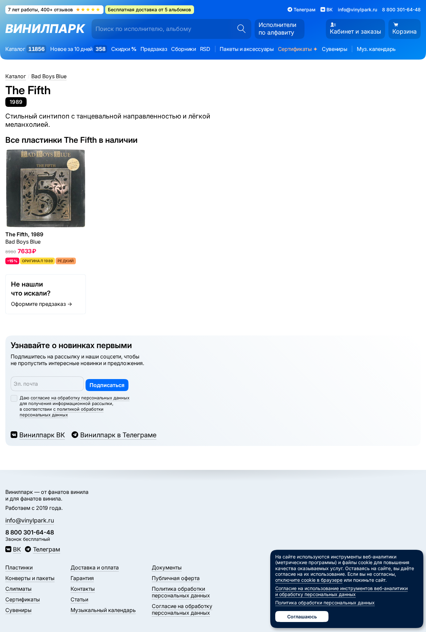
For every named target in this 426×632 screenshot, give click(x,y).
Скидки (123, 49)
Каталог (24, 49)
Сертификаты (298, 49)
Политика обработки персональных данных (181, 592)
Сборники (183, 49)
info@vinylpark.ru (357, 9)
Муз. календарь (376, 49)
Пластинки (19, 567)
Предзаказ (153, 49)
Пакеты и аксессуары (247, 49)
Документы (167, 567)
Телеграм (46, 549)
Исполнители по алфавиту (278, 28)
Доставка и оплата (95, 567)
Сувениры (334, 49)
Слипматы (18, 588)
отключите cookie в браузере (308, 580)
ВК (17, 549)
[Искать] (239, 29)
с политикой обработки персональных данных (62, 411)
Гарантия (82, 578)
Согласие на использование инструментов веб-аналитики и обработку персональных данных (341, 591)
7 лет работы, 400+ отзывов (54, 9)
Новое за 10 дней (77, 49)
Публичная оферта (176, 578)
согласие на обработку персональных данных (80, 397)
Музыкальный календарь (103, 610)
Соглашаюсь (302, 616)
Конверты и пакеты (30, 578)
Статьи (79, 599)
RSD (205, 49)
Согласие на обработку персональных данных (182, 609)
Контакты (83, 588)
